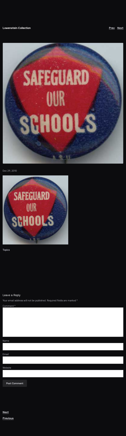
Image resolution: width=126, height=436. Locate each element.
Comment (9, 305)
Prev (112, 28)
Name (6, 340)
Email (6, 354)
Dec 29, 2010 (10, 170)
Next (120, 28)
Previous (8, 418)
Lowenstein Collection (17, 28)
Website (7, 367)
